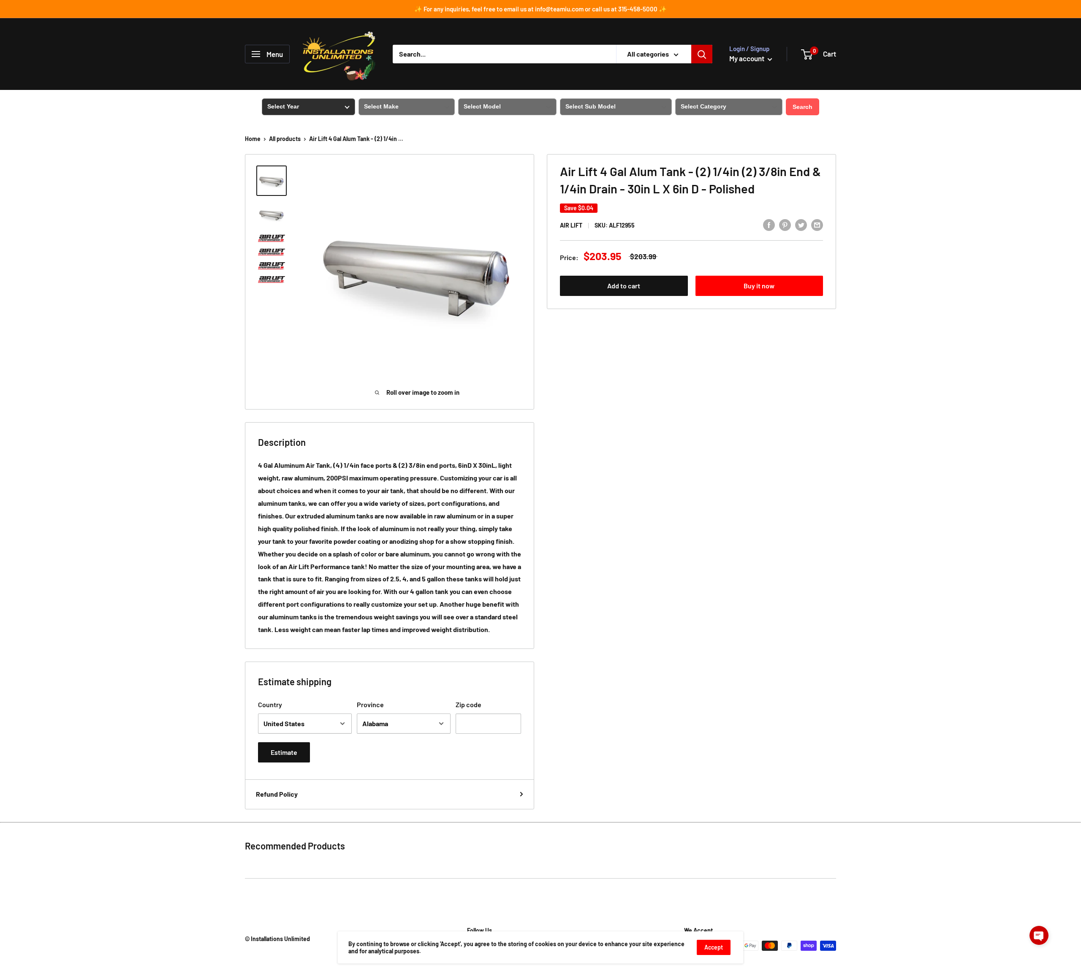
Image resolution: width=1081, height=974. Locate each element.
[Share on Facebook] (769, 224)
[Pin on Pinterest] (785, 224)
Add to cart (623, 286)
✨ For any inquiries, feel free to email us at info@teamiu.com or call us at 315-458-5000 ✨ (540, 9)
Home (253, 138)
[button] (1038, 935)
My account (747, 58)
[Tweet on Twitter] (801, 224)
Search (802, 106)
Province (370, 704)
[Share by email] (817, 224)
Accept (713, 947)
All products (285, 138)
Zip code (468, 704)
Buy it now (759, 286)
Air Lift (571, 225)
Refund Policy (277, 794)
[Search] (701, 54)
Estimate (284, 752)
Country (270, 704)
